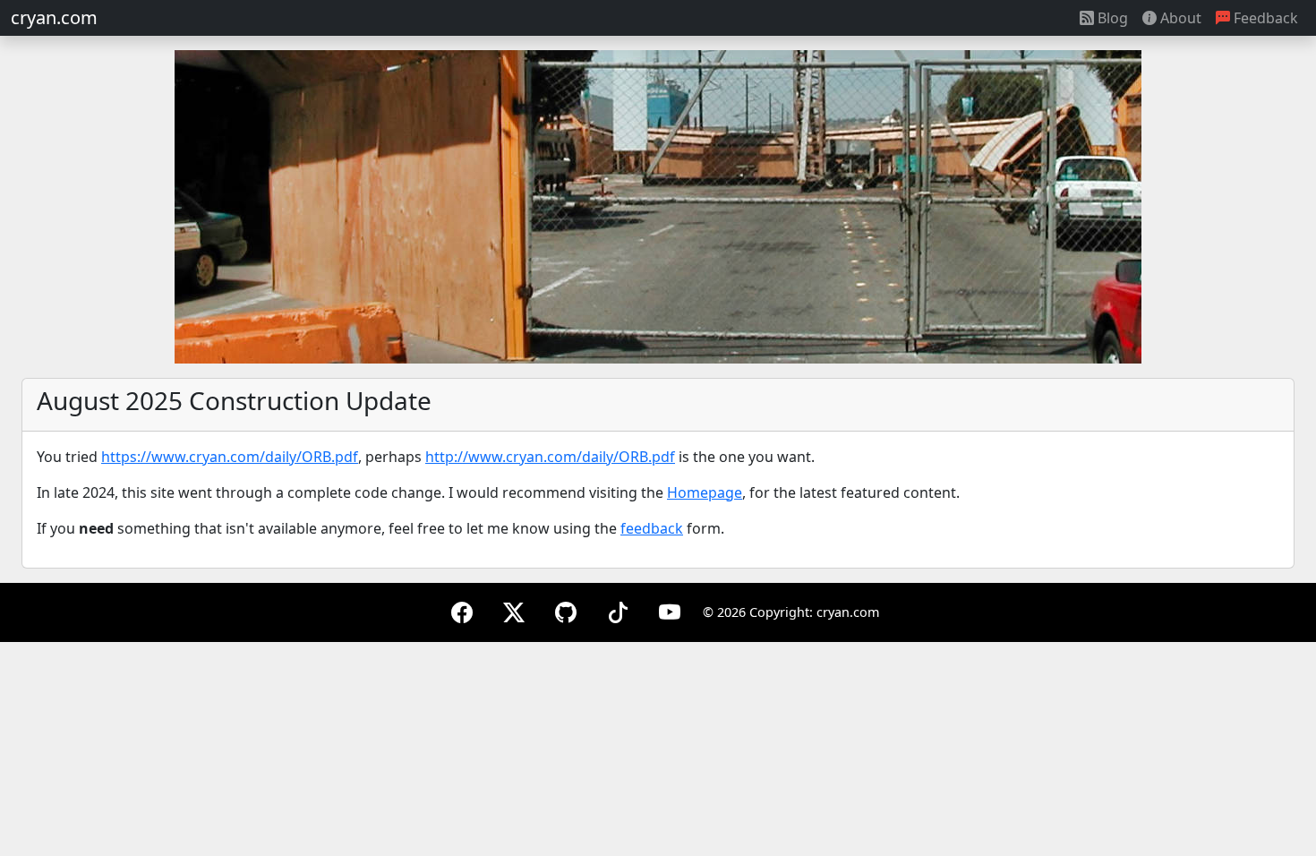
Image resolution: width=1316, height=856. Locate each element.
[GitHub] (566, 612)
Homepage (704, 492)
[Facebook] (462, 612)
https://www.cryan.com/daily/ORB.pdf (229, 457)
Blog (1111, 18)
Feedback (1264, 18)
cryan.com (54, 17)
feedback (651, 528)
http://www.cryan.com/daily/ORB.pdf (550, 457)
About (1179, 18)
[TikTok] (617, 612)
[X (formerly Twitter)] (514, 612)
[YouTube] (669, 612)
